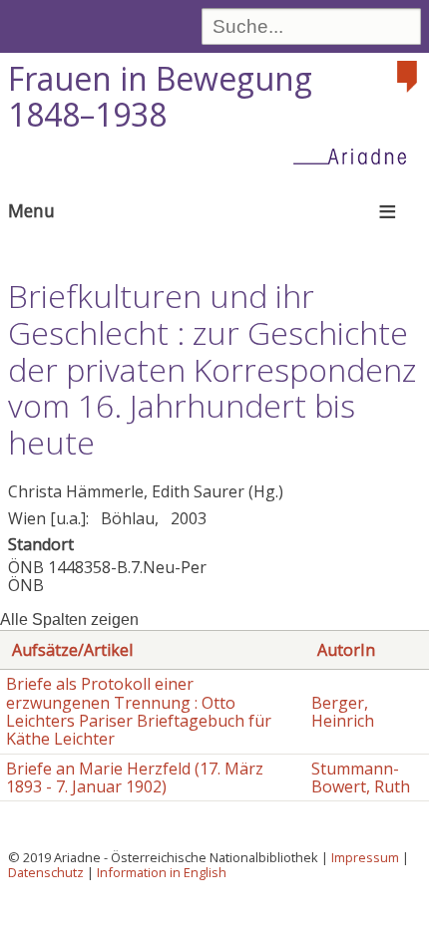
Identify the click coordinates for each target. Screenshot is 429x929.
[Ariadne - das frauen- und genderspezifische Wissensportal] (356, 155)
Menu (31, 210)
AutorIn (346, 650)
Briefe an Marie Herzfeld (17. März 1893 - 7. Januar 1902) (134, 777)
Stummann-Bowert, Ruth (360, 777)
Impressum (365, 857)
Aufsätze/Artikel (72, 650)
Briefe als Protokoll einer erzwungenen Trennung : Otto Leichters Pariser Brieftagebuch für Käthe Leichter (138, 711)
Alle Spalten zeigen (69, 619)
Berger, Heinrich (342, 712)
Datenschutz (46, 872)
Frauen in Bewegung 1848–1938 (160, 97)
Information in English (161, 872)
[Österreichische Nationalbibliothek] (409, 77)
